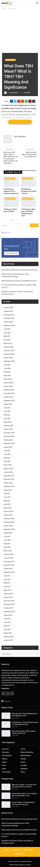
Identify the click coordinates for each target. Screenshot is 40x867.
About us (16, 850)
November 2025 (9, 318)
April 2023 (7, 418)
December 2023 (9, 390)
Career (23, 749)
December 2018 (9, 601)
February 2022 (8, 468)
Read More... (6, 688)
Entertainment (26, 755)
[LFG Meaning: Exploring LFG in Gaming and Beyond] (11, 181)
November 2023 (9, 393)
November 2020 (9, 522)
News (4, 769)
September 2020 (9, 529)
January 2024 (8, 386)
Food (4, 765)
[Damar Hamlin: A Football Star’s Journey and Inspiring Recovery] (6, 804)
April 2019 (7, 586)
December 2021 (9, 476)
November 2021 (9, 479)
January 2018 (8, 640)
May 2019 (7, 583)
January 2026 (8, 311)
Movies (4, 759)
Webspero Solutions (25, 865)
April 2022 (7, 461)
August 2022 (8, 447)
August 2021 (8, 490)
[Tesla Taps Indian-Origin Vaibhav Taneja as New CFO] (6, 733)
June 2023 (7, 411)
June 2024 (7, 368)
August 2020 (8, 533)
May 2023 (7, 415)
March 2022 (8, 465)
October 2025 (8, 322)
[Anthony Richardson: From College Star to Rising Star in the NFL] (6, 795)
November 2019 (9, 565)
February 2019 (8, 594)
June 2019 (7, 579)
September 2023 (9, 400)
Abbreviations (10, 60)
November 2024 (9, 354)
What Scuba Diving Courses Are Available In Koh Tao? (19, 281)
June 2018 (7, 622)
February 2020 (8, 554)
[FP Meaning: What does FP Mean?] (11, 202)
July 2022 (7, 450)
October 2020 (8, 526)
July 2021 (7, 493)
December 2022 (9, 433)
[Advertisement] (20, 31)
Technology (6, 772)
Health (23, 762)
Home (7, 850)
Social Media (6, 755)
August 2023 (8, 404)
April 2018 (7, 629)
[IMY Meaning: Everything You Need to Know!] (28, 181)
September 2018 (9, 611)
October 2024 (8, 357)
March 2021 (8, 508)
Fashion (23, 759)
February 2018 (8, 636)
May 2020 (7, 543)
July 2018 (7, 619)
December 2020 (9, 518)
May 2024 (7, 372)
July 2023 (7, 408)
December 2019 (9, 561)
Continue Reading (20, 122)
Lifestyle (24, 765)
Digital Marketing (27, 752)
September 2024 (9, 361)
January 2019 (8, 597)
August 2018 (8, 615)
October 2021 (8, 483)
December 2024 (9, 350)
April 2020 (7, 547)
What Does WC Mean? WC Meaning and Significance (29, 154)
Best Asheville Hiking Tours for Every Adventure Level (19, 270)
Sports (4, 762)
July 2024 (7, 365)
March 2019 (8, 590)
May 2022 (7, 458)
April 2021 (7, 504)
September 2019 (9, 572)
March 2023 (8, 422)
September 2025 (9, 325)
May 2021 (7, 501)
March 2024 (8, 379)
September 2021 (9, 486)
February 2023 (8, 425)
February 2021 (8, 511)
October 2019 (8, 568)
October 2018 (8, 608)
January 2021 (8, 515)
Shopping (24, 769)
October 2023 (8, 397)
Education (5, 752)
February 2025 (8, 347)
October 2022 (8, 440)
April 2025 (7, 340)
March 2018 (8, 633)
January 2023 (8, 429)
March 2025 (8, 343)
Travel (23, 772)
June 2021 (7, 497)
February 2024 (8, 383)
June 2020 (7, 540)
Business (5, 749)
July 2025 (7, 329)
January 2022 (8, 472)
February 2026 (8, 307)
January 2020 (8, 558)
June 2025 (7, 333)
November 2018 (9, 604)
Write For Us (28, 850)
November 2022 (9, 436)
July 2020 (7, 536)
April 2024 (7, 375)
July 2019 (7, 576)
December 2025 (9, 315)
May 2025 (7, 336)
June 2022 (7, 454)
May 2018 (7, 626)
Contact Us (19, 854)
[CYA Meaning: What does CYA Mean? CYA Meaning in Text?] (28, 202)
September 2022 (9, 443)
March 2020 (8, 551)
